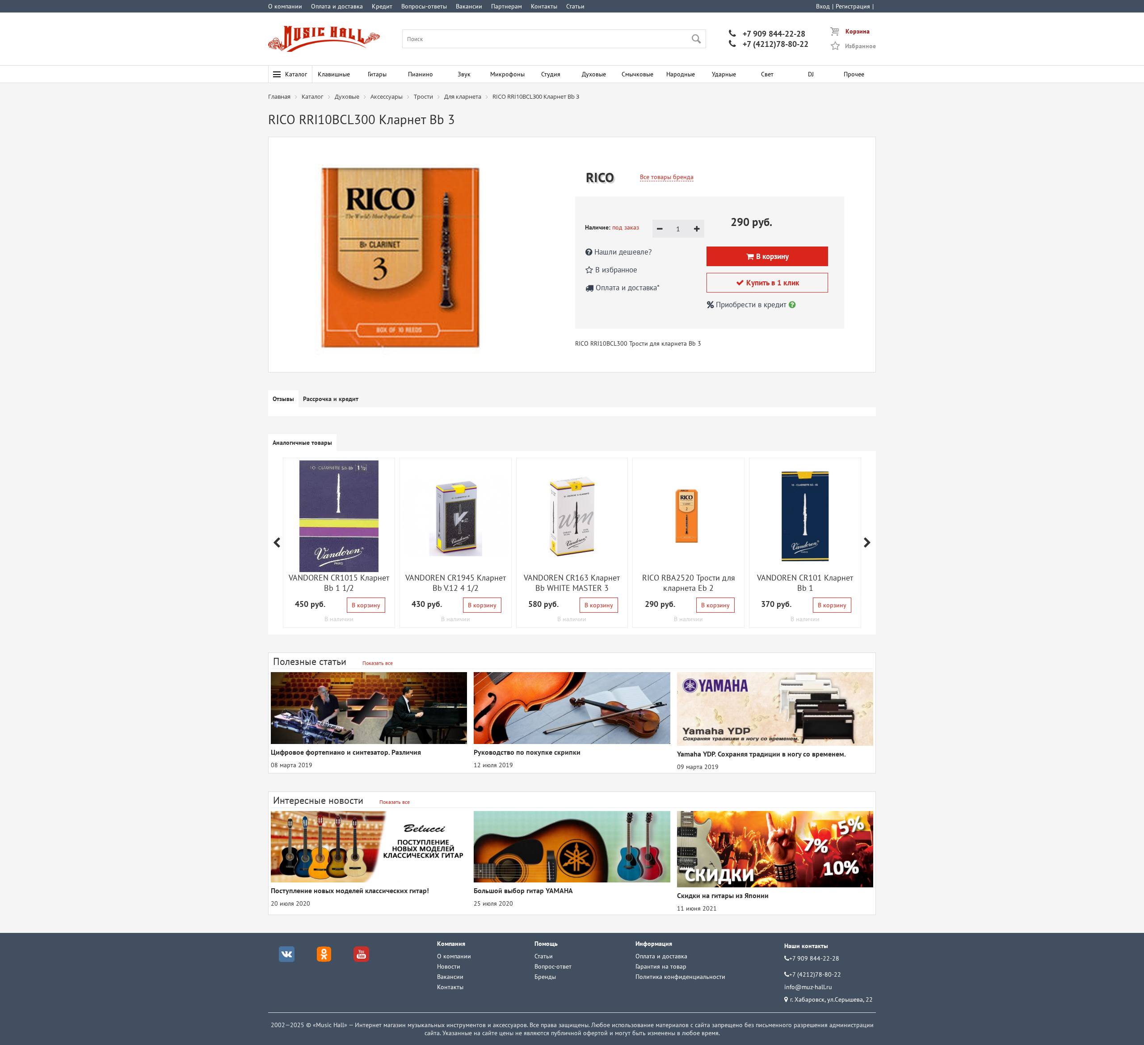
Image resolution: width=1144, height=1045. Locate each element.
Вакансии (469, 6)
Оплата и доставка (337, 6)
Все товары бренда (667, 177)
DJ (811, 74)
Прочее (854, 74)
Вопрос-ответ (553, 966)
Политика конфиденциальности (680, 977)
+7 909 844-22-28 (767, 34)
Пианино (420, 74)
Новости (448, 966)
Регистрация (853, 6)
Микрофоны (507, 74)
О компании (285, 6)
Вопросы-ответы (424, 6)
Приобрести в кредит (751, 304)
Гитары (377, 74)
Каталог (296, 74)
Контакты (544, 6)
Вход (823, 6)
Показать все (377, 663)
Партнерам (506, 6)
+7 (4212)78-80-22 (768, 44)
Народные (680, 74)
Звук (464, 74)
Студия (550, 74)
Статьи (575, 6)
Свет (767, 74)
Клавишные (334, 74)
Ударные (724, 74)
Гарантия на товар (660, 966)
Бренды (545, 977)
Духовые (594, 74)
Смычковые (637, 74)
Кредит (382, 6)
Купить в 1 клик (767, 283)
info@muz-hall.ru (808, 987)
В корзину (366, 605)
